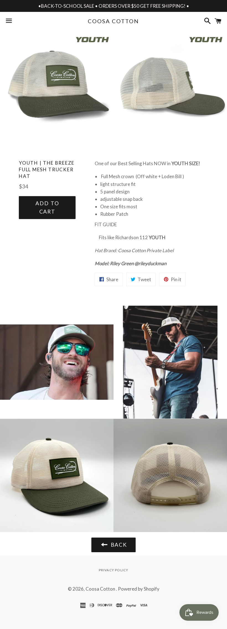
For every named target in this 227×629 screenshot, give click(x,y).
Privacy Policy (113, 570)
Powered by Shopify (138, 589)
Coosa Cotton (113, 21)
